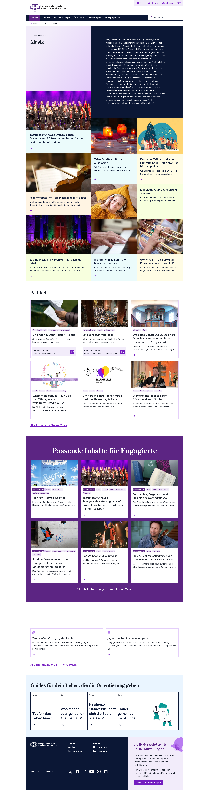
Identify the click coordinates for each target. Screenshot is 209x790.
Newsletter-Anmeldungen (148, 782)
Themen (47, 23)
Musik (55, 23)
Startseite (36, 23)
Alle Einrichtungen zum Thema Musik (53, 664)
